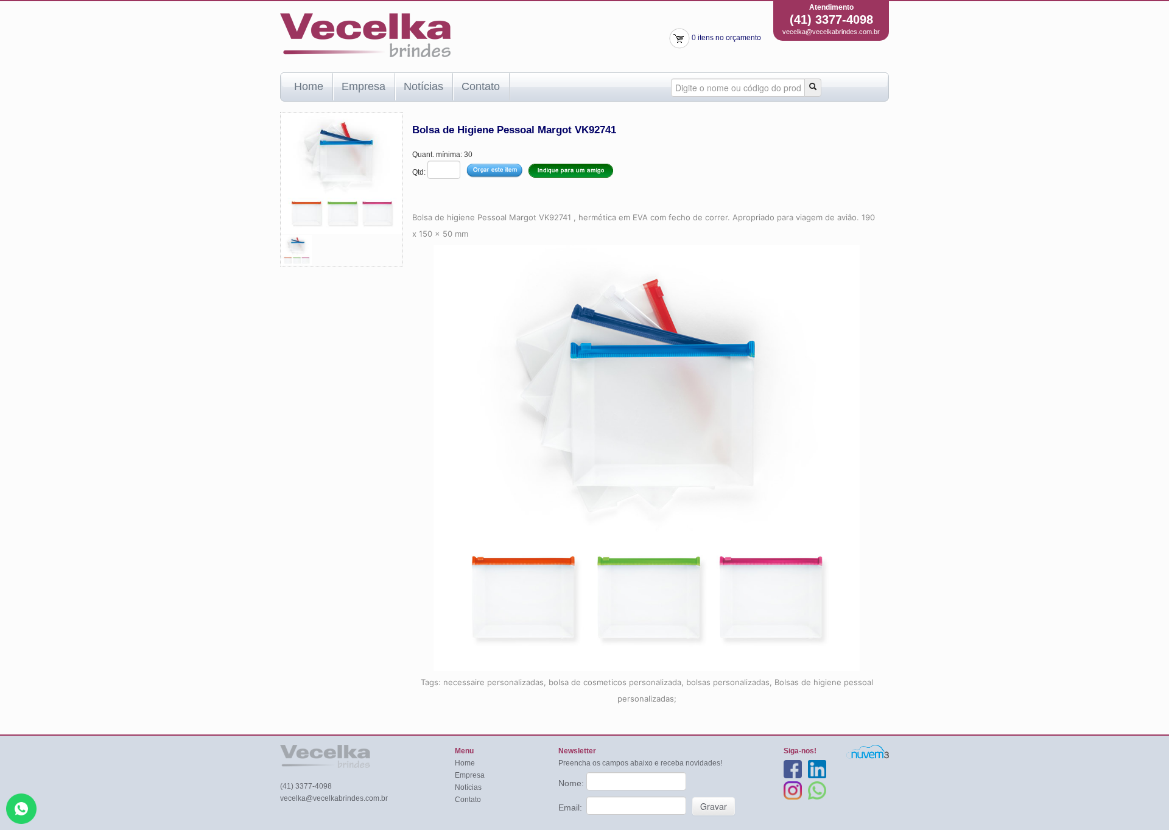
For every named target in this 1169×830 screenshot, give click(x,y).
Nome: (572, 783)
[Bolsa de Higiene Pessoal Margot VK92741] (296, 249)
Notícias (423, 86)
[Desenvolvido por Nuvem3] (867, 751)
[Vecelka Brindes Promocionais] (365, 34)
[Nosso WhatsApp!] (21, 808)
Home (308, 86)
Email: (571, 807)
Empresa (363, 86)
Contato (481, 86)
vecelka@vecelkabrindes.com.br (831, 31)
